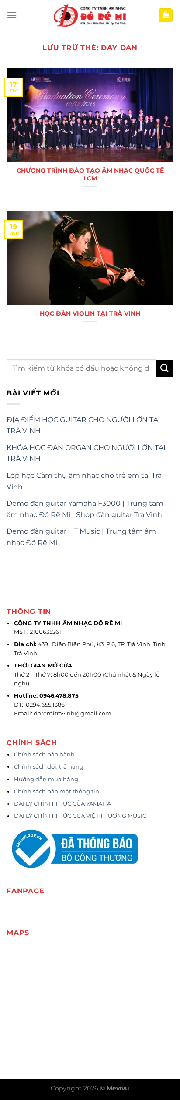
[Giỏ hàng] (166, 15)
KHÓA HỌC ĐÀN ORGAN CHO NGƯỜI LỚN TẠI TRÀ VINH (86, 453)
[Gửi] (164, 368)
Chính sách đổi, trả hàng (48, 766)
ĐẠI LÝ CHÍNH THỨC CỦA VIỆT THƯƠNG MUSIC (81, 816)
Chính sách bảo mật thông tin (56, 791)
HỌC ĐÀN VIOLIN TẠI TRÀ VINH (90, 313)
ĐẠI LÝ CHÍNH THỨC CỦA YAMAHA (62, 803)
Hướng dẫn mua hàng (46, 779)
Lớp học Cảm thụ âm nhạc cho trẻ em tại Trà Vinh (84, 481)
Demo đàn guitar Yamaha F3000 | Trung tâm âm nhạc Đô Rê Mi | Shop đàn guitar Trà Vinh (85, 509)
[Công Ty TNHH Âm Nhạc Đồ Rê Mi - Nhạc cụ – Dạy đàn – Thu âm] (90, 15)
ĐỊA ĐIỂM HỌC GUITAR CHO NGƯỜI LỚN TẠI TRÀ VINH (83, 425)
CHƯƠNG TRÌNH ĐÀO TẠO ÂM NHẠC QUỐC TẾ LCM (90, 174)
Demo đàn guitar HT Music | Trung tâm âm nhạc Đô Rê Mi (81, 537)
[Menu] (12, 15)
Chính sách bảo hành (44, 754)
